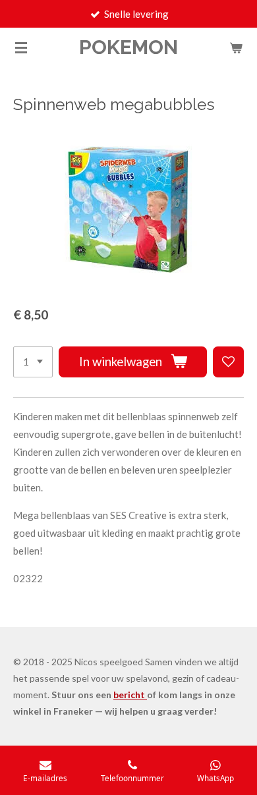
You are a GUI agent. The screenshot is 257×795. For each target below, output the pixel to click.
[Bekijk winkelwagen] (235, 47)
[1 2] (33, 361)
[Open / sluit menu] (21, 47)
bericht (130, 694)
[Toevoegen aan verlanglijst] (228, 361)
